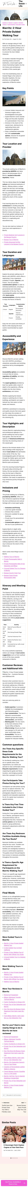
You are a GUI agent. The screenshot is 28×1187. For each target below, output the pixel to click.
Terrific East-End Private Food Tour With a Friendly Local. (7, 1107)
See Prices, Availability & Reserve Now (13, 1183)
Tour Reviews (11, 24)
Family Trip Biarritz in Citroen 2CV (14, 1002)
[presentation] (14, 1134)
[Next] (23, 1141)
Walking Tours (20, 24)
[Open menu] (26, 3)
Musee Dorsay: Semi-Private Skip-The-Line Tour (21, 1107)
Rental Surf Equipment (11, 995)
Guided (16, 22)
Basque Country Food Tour (12, 573)
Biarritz (4, 22)
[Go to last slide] (4, 1141)
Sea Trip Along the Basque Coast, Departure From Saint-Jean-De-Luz (14, 1011)
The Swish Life (7, 39)
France (10, 22)
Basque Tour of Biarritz (11, 239)
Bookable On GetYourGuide (13, 1095)
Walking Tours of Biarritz (11, 556)
